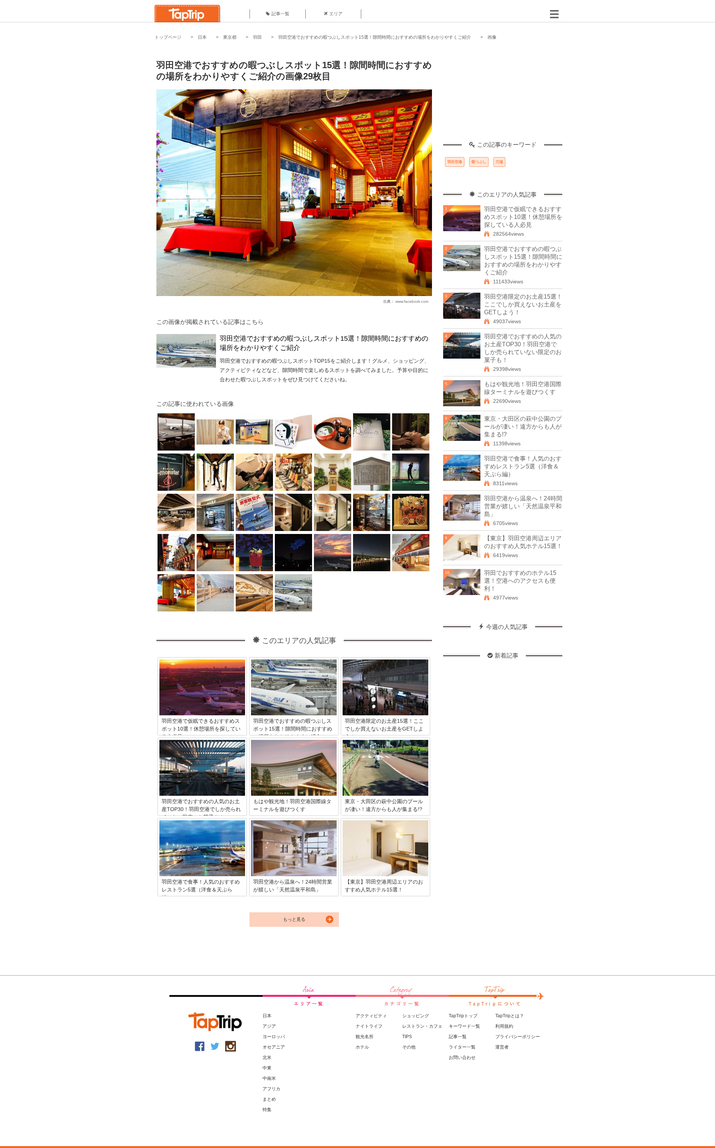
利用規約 (504, 1026)
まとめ (269, 1099)
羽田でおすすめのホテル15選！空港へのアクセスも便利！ (520, 581)
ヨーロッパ (274, 1036)
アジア (269, 1026)
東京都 (229, 37)
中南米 (269, 1078)
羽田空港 (454, 162)
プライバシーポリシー (517, 1036)
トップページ (168, 37)
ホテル (362, 1047)
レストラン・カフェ (422, 1026)
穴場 (499, 162)
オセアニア (274, 1047)
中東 (267, 1068)
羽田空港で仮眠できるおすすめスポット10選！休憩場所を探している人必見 (523, 217)
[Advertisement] (502, 94)
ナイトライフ (369, 1026)
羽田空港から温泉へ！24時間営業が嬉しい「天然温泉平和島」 (523, 506)
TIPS (407, 1036)
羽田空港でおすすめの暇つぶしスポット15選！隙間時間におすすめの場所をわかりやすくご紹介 (374, 37)
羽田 (257, 37)
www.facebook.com (411, 301)
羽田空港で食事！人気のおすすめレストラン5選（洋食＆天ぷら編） (523, 466)
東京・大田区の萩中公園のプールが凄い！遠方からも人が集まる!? (523, 427)
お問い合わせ (462, 1057)
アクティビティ (371, 1015)
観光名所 (365, 1036)
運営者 (502, 1047)
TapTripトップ (463, 1015)
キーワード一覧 (464, 1026)
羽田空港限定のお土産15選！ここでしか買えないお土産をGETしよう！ (523, 304)
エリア (336, 13)
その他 (409, 1047)
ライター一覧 (462, 1047)
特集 (267, 1109)
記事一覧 (280, 13)
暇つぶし (478, 162)
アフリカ (271, 1088)
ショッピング (415, 1015)
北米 (267, 1057)
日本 (202, 37)
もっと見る (294, 919)
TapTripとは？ (509, 1015)
